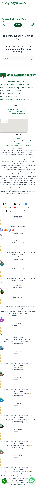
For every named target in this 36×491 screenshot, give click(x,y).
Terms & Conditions (18, 114)
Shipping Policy (18, 116)
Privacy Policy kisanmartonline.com (18, 109)
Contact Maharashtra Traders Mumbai (18, 145)
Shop (18, 139)
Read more (21, 485)
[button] (3, 25)
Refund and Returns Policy (18, 111)
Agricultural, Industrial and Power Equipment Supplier (14, 20)
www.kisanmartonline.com (9, 159)
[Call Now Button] (4, 481)
